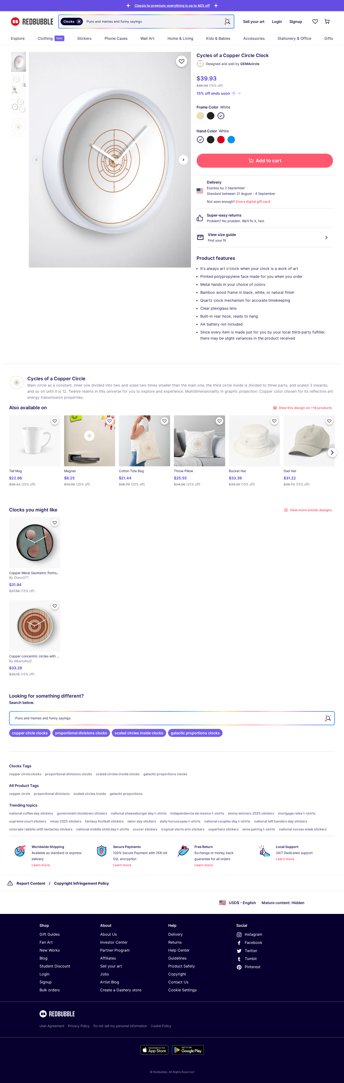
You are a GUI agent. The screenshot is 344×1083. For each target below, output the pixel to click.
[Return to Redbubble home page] (32, 21)
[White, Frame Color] (221, 116)
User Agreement (52, 1026)
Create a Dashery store (120, 990)
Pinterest (252, 966)
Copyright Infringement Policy (81, 883)
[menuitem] (18, 38)
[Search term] (227, 21)
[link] (30, 733)
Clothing (50, 38)
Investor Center (114, 942)
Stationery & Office (294, 38)
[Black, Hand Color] (210, 139)
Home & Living (180, 38)
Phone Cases (116, 38)
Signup (46, 982)
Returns (175, 942)
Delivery (175, 934)
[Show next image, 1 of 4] (183, 159)
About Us (108, 934)
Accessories (254, 38)
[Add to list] (181, 61)
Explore (18, 38)
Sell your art (111, 966)
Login (44, 974)
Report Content (31, 883)
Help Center (179, 950)
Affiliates (108, 958)
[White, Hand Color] (200, 139)
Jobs (104, 974)
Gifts (328, 38)
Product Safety (181, 966)
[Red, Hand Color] (221, 139)
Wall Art (147, 38)
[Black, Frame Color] (210, 116)
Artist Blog (109, 982)
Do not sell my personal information (120, 1026)
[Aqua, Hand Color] (231, 139)
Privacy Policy (79, 1026)
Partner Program (115, 950)
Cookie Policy (161, 1026)
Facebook (253, 942)
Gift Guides (50, 934)
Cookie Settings (182, 990)
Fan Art (46, 942)
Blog (44, 958)
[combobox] (146, 21)
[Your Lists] (315, 21)
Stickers (84, 38)
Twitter (251, 950)
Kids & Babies (218, 38)
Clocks (15, 766)
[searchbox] (172, 718)
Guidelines (177, 958)
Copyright (177, 974)
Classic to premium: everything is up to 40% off (172, 5)
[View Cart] (327, 21)
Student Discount (55, 966)
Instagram (253, 934)
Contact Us (178, 982)
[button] (172, 5)
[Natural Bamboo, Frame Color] (200, 116)
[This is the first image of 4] (36, 159)
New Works (50, 950)
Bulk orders (50, 990)
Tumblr (251, 958)
